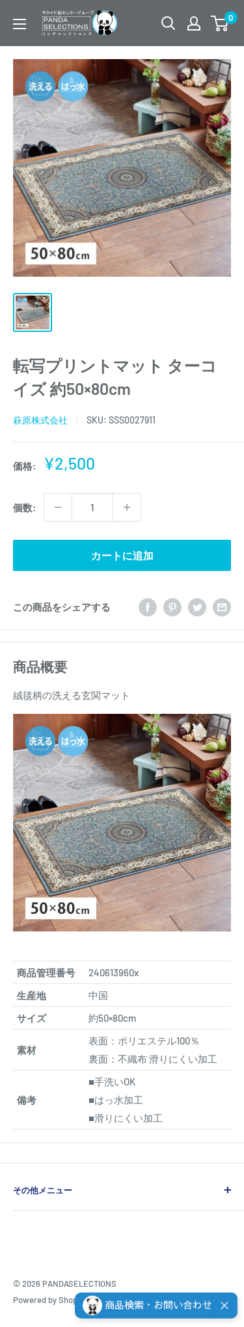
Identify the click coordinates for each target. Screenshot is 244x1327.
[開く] (168, 23)
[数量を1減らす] (58, 507)
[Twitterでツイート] (197, 606)
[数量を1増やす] (127, 507)
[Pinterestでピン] (172, 606)
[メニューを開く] (19, 24)
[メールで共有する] (222, 606)
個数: (24, 507)
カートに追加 (122, 555)
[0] (220, 23)
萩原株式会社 (40, 419)
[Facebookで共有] (148, 606)
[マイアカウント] (193, 23)
